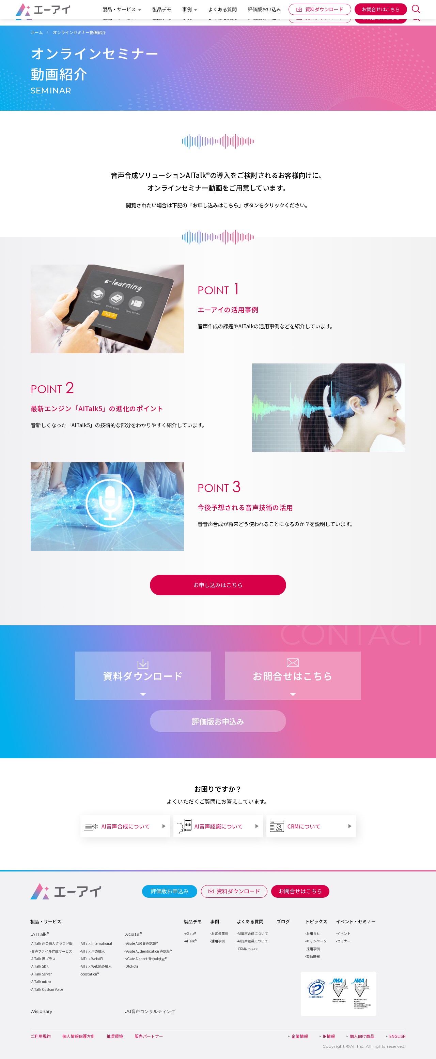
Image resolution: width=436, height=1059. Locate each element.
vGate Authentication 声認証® (148, 951)
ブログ (283, 921)
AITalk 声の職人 (93, 951)
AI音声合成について (253, 933)
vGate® (190, 933)
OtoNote (131, 966)
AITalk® (191, 940)
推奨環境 (115, 1036)
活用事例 (218, 940)
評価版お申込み (170, 891)
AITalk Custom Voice (47, 989)
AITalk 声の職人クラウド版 (52, 943)
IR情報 (329, 1036)
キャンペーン (316, 940)
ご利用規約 (40, 1036)
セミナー (344, 940)
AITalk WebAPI (92, 958)
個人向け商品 (362, 1036)
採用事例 (313, 948)
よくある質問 (250, 921)
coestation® (90, 973)
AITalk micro (41, 981)
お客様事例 (219, 933)
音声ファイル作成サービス (51, 951)
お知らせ (313, 933)
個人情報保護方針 (78, 1036)
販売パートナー (149, 1036)
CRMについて (248, 948)
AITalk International (96, 943)
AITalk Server (41, 973)
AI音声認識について (253, 940)
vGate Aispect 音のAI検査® (146, 958)
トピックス (316, 921)
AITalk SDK (39, 966)
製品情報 (313, 956)
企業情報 (300, 1036)
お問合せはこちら (300, 891)
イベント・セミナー (356, 921)
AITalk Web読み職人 (96, 966)
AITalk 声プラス (43, 958)
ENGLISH (397, 1036)
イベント (344, 933)
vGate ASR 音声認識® (141, 943)
